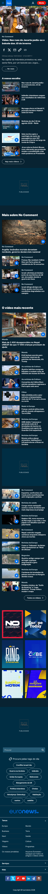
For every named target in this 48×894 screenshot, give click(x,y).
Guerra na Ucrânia (17, 771)
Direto (41, 3)
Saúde (28, 836)
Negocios (26, 555)
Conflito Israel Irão (24, 765)
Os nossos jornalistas (10, 852)
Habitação (36, 794)
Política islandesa (17, 789)
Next (4, 836)
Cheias (35, 789)
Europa (5, 826)
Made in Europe (28, 406)
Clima (24, 392)
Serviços (5, 863)
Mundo (5, 339)
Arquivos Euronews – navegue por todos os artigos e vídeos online (34, 854)
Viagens (5, 841)
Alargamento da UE (24, 783)
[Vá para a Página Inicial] (9, 3)
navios (17, 800)
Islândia (35, 771)
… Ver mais (9, 69)
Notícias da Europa (30, 419)
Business (5, 831)
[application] (24, 19)
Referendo (34, 777)
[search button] (42, 749)
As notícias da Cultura (31, 366)
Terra (27, 831)
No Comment (7, 246)
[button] (13, 161)
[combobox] (24, 749)
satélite (30, 800)
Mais (4, 870)
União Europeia (16, 777)
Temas (4, 820)
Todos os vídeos (34, 598)
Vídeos (4, 846)
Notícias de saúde (29, 503)
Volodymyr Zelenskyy (16, 794)
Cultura (28, 841)
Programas (29, 846)
